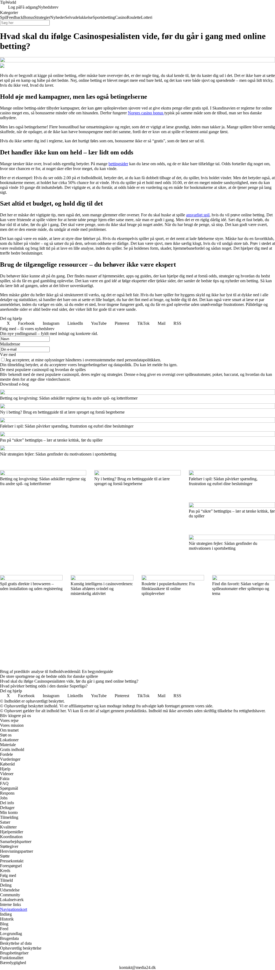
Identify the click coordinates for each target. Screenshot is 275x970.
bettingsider (118, 163)
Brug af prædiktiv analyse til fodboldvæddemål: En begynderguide (56, 671)
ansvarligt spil (197, 215)
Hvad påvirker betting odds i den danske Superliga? (44, 686)
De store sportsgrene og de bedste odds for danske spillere (49, 676)
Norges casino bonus (146, 113)
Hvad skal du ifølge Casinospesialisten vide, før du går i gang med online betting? (69, 681)
